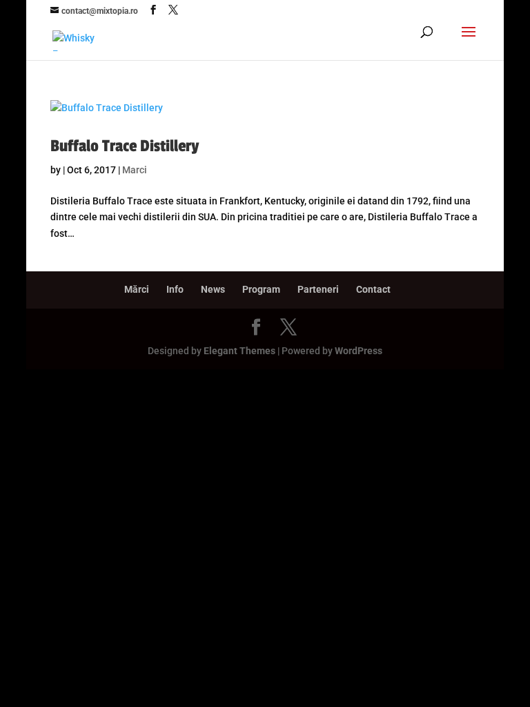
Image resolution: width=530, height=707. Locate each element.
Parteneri (318, 289)
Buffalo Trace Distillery (124, 146)
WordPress (358, 350)
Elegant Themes (239, 350)
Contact (373, 289)
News (213, 289)
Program (261, 289)
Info (175, 289)
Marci (134, 169)
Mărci (136, 289)
